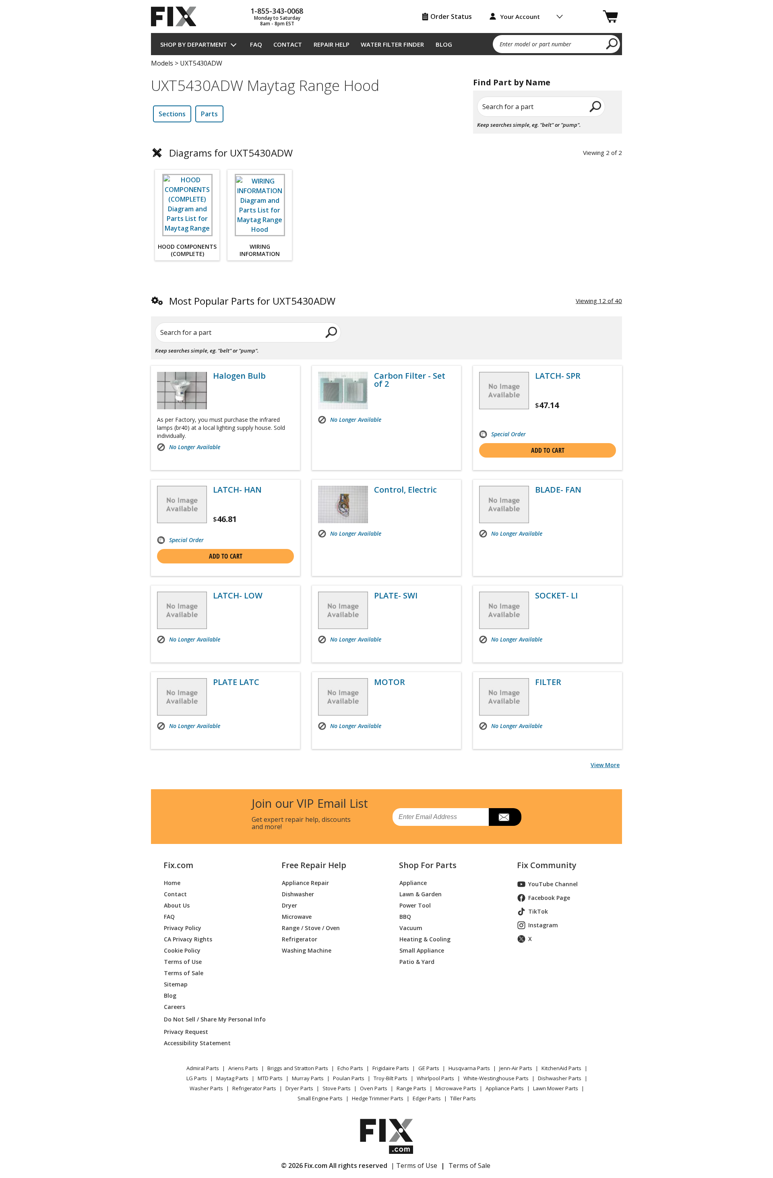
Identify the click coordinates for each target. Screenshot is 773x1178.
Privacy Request (186, 1032)
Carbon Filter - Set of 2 (409, 380)
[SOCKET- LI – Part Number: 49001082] (504, 610)
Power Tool (415, 905)
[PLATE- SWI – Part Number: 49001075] (343, 610)
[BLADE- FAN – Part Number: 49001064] (504, 504)
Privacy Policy (182, 928)
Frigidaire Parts (390, 1068)
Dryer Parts (299, 1088)
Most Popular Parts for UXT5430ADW (252, 301)
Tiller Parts (463, 1098)
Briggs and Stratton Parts (297, 1068)
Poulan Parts (348, 1078)
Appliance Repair (305, 883)
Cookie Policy (182, 950)
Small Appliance (421, 950)
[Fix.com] (177, 16)
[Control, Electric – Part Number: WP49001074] (343, 504)
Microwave (297, 916)
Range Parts (411, 1088)
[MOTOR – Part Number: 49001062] (343, 697)
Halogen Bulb (239, 376)
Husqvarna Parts (469, 1068)
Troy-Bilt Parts (390, 1078)
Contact (287, 44)
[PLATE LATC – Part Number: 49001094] (182, 697)
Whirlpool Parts (435, 1078)
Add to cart (547, 450)
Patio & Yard (416, 962)
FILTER (548, 682)
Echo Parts (350, 1068)
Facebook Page (549, 898)
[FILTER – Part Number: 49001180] (504, 697)
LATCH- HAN (237, 490)
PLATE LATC (236, 682)
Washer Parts (206, 1088)
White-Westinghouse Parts (496, 1078)
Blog (444, 44)
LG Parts (196, 1078)
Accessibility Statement (197, 1043)
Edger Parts (427, 1098)
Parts (209, 113)
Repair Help (331, 44)
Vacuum (410, 928)
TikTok (538, 911)
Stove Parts (336, 1088)
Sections (172, 113)
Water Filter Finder (392, 44)
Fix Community (547, 865)
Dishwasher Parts (559, 1078)
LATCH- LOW (237, 596)
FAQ (256, 44)
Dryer (289, 905)
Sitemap (176, 984)
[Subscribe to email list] (505, 817)
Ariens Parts (243, 1068)
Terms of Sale (183, 973)
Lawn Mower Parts (555, 1088)
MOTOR (389, 682)
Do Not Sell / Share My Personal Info (211, 1019)
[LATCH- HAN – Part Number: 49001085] (182, 504)
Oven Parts (373, 1088)
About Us (177, 905)
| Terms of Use (414, 1165)
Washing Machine (306, 950)
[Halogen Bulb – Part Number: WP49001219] (182, 390)
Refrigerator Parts (254, 1088)
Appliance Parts (505, 1088)
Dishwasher (298, 894)
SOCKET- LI (556, 596)
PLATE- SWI (396, 596)
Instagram (543, 925)
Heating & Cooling (425, 939)
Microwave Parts (456, 1088)
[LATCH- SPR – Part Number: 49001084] (504, 390)
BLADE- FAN (558, 490)
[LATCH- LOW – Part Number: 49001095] (182, 610)
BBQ (405, 916)
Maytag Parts (232, 1078)
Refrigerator (299, 939)
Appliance (413, 883)
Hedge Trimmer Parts (377, 1098)
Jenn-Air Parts (515, 1068)
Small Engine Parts (320, 1098)
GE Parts (428, 1068)
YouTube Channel (553, 884)
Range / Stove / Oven (311, 928)
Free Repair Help (313, 865)
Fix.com (178, 865)
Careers (174, 1007)
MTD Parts (270, 1078)
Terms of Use (183, 962)
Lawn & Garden (420, 894)
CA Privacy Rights (188, 939)
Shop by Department (193, 44)
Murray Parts (308, 1078)
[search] (612, 43)
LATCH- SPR (558, 376)
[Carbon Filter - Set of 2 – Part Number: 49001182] (343, 390)
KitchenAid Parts (561, 1068)
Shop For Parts (428, 865)
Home (172, 883)
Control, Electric (405, 490)
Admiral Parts (202, 1068)
